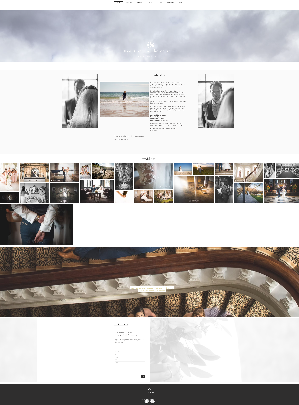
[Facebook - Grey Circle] (147, 401)
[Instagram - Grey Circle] (152, 401)
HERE (181, 125)
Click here (117, 139)
